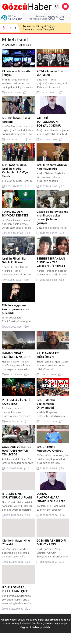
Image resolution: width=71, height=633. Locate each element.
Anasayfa (10, 44)
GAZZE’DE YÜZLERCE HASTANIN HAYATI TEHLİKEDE (16, 450)
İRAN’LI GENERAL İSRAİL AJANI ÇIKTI (15, 589)
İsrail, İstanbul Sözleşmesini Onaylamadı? (46, 404)
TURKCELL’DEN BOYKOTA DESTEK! (15, 213)
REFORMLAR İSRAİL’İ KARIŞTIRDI (16, 402)
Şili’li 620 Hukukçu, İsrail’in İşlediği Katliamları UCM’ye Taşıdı (15, 170)
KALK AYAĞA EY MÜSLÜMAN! (48, 355)
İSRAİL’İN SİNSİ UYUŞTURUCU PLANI (17, 495)
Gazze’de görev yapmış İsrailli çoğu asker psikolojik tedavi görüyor (52, 217)
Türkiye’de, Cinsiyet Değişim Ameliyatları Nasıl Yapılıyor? (39, 28)
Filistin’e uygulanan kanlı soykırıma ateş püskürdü (15, 309)
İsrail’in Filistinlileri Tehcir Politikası (14, 260)
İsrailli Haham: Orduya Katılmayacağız (52, 167)
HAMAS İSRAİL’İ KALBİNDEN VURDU (16, 355)
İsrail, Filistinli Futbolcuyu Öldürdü (50, 449)
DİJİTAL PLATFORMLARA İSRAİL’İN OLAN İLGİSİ (51, 497)
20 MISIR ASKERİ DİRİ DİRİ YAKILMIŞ (51, 542)
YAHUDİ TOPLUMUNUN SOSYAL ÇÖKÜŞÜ (49, 122)
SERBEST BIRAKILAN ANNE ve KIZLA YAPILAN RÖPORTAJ (51, 262)
